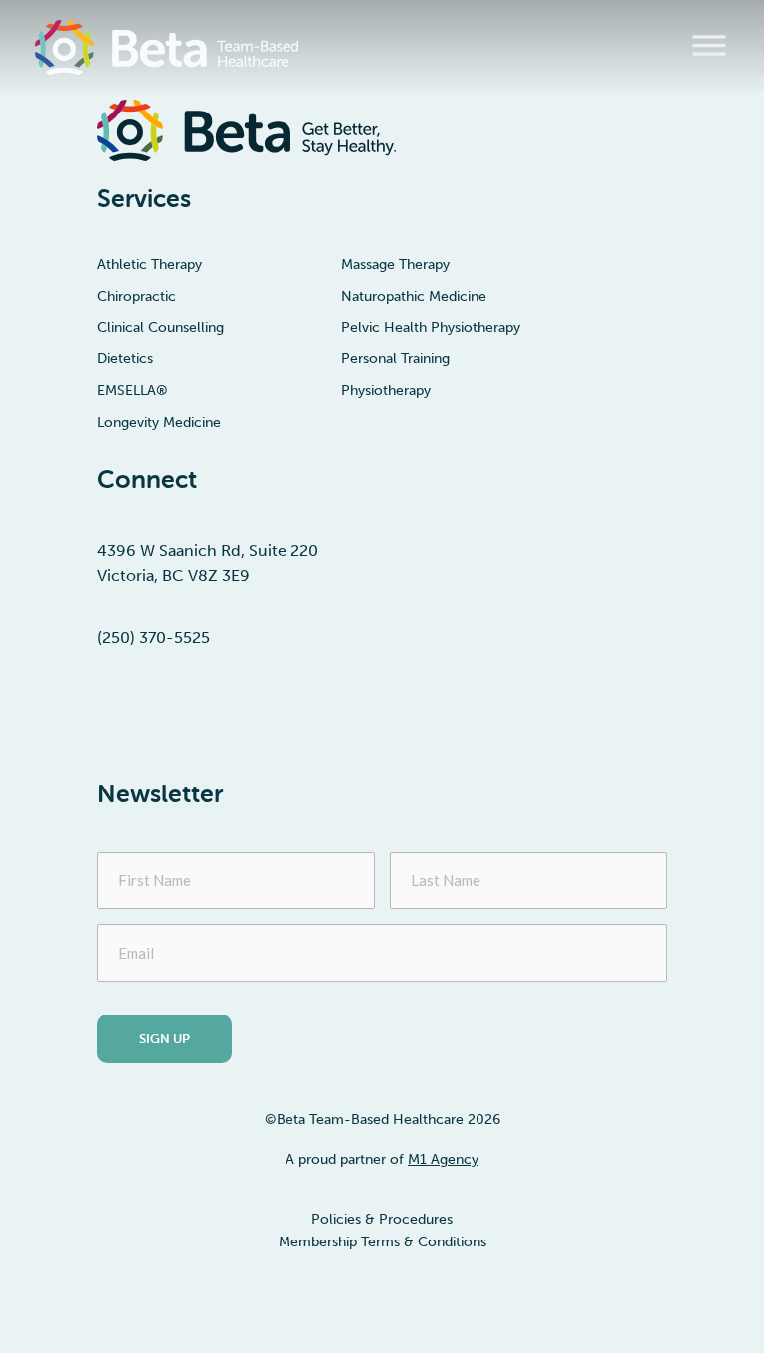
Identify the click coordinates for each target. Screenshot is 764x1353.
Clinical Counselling (160, 328)
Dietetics (125, 359)
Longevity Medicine (159, 423)
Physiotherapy (386, 391)
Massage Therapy (395, 265)
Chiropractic (136, 297)
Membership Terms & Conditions (382, 1242)
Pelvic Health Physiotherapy (430, 328)
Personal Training (395, 359)
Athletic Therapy (149, 265)
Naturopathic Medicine (413, 297)
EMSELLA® (132, 391)
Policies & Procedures (382, 1219)
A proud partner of (382, 1159)
